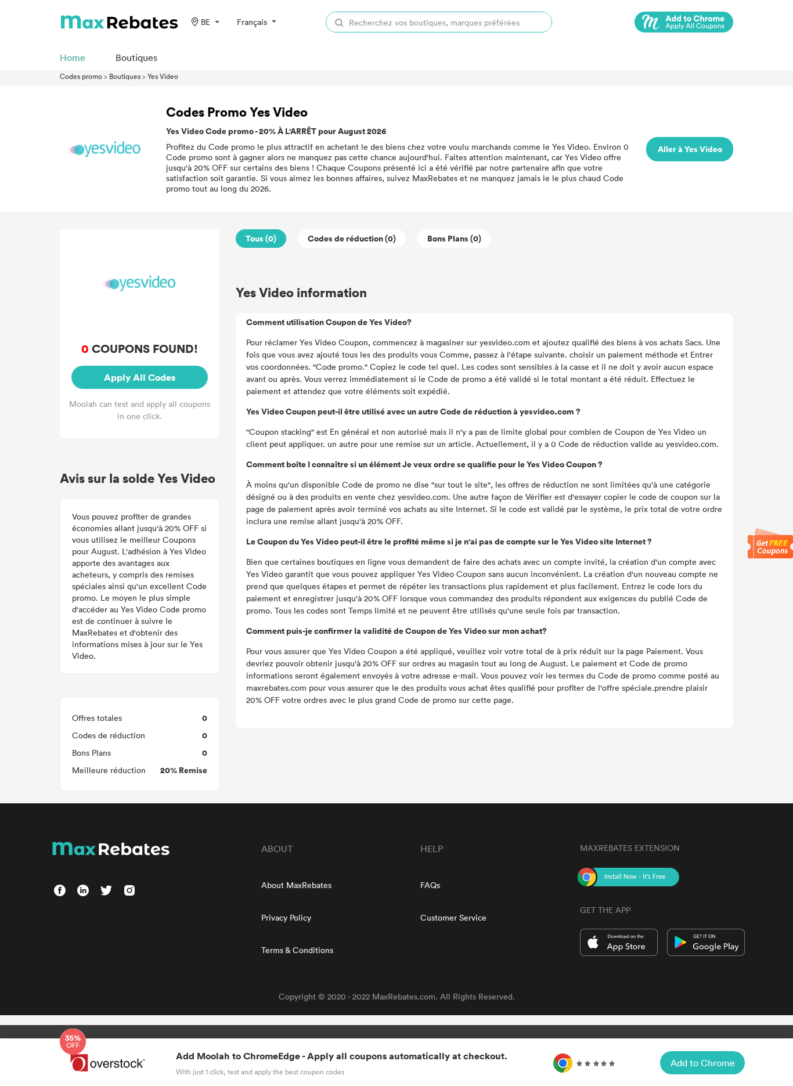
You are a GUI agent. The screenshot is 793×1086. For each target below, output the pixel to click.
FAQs (430, 884)
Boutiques (124, 76)
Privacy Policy (286, 917)
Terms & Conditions (297, 949)
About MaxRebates (296, 884)
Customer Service (453, 917)
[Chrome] (684, 22)
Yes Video (162, 76)
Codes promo (81, 76)
